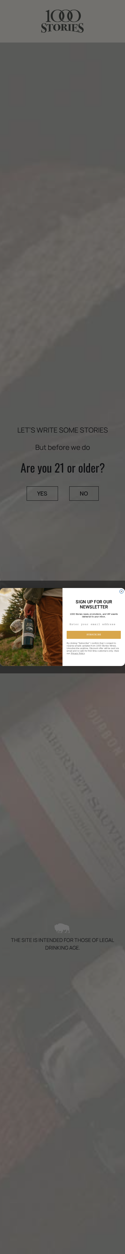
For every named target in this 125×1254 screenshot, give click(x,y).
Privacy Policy (78, 653)
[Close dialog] (121, 591)
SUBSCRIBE (94, 634)
